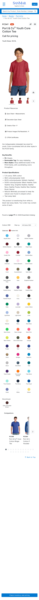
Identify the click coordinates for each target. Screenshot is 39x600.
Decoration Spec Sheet (14, 119)
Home (4, 16)
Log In (35, 4)
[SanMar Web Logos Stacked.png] (19, 4)
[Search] (35, 11)
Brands (11, 16)
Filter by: (17, 225)
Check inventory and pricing (19, 595)
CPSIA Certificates (12, 137)
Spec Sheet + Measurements (16, 113)
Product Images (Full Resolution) (17, 131)
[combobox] (29, 225)
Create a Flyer (11, 125)
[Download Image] (33, 92)
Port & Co (19, 16)
